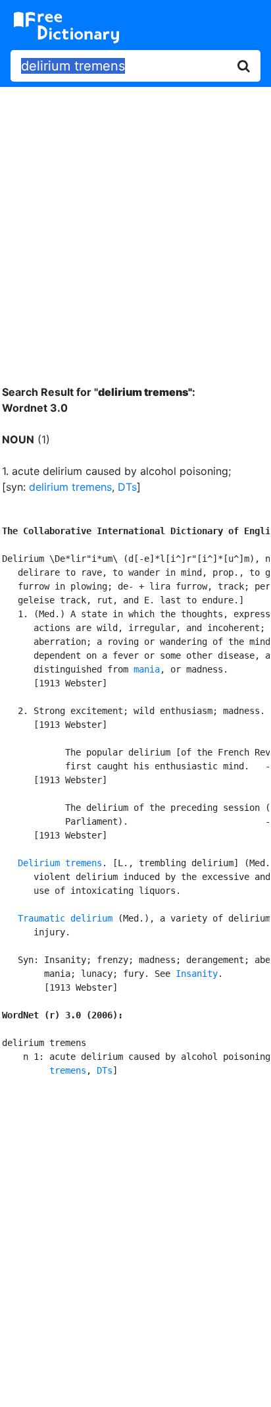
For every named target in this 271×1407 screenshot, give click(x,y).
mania (147, 669)
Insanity (197, 973)
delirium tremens (70, 486)
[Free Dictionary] (66, 27)
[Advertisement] (135, 226)
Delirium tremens (60, 863)
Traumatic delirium (65, 918)
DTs (127, 486)
